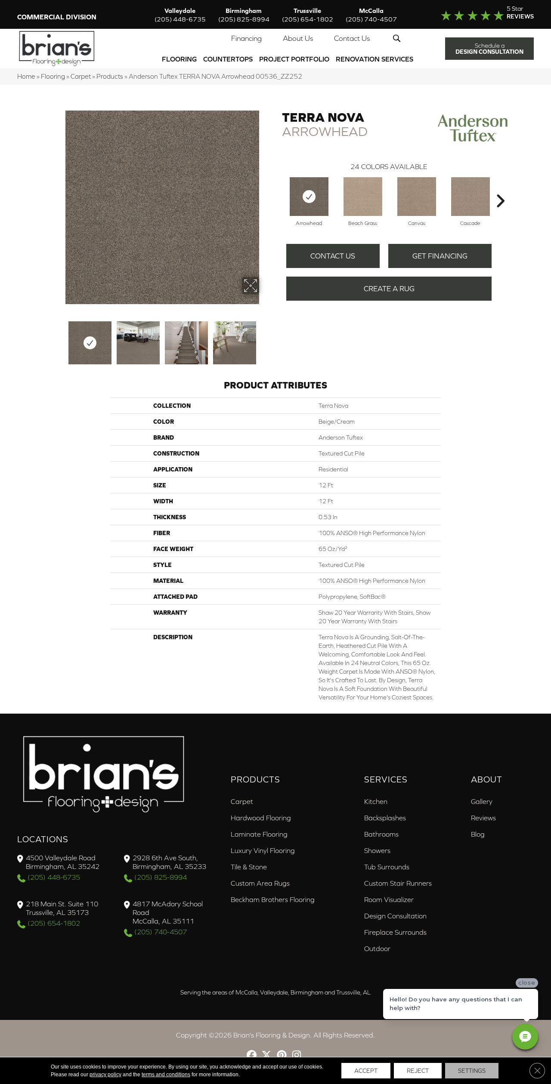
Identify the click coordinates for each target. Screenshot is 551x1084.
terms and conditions (166, 1075)
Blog (478, 834)
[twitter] (266, 1056)
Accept (366, 1070)
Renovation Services (374, 59)
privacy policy (105, 1075)
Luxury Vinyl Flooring (263, 850)
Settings (472, 1070)
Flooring (179, 59)
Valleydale (180, 14)
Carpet (81, 76)
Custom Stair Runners (398, 883)
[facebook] (251, 1056)
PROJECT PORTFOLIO (294, 59)
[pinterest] (282, 1056)
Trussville (307, 14)
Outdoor (377, 948)
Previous (59, 338)
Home (26, 76)
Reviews (483, 818)
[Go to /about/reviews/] (481, 15)
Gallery (481, 801)
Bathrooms (381, 834)
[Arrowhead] (309, 196)
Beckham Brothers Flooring (273, 899)
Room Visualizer (389, 899)
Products (109, 76)
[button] (398, 38)
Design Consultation (395, 916)
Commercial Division (56, 16)
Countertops (228, 59)
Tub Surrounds (386, 867)
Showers (377, 850)
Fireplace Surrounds (395, 932)
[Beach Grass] (362, 196)
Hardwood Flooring (261, 818)
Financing (246, 38)
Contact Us (352, 38)
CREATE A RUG (389, 288)
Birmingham (243, 14)
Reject (418, 1070)
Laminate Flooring (259, 834)
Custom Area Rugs (260, 883)
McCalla (371, 14)
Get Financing (439, 256)
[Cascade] (470, 196)
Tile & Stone (249, 867)
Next (264, 338)
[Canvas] (416, 196)
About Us (298, 38)
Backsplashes (385, 818)
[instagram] (297, 1056)
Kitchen (375, 801)
